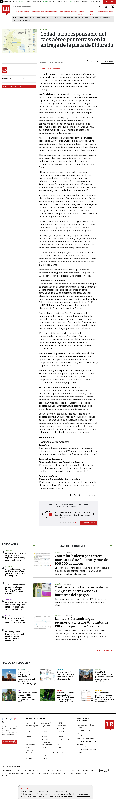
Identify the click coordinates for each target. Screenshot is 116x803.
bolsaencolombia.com (85, 770)
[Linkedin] (97, 61)
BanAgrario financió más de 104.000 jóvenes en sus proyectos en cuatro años (27, 697)
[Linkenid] (12, 719)
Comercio (98, 690)
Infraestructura (46, 745)
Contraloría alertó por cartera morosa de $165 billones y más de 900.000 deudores (81, 560)
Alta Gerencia (46, 723)
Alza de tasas (96, 18)
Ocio (59, 747)
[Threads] (4, 722)
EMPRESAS (36, 12)
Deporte (60, 669)
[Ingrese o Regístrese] (112, 6)
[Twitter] (92, 61)
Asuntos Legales (32, 726)
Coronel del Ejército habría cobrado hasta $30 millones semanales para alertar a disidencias (66, 697)
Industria (8, 629)
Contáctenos (81, 733)
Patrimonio (46, 18)
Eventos (60, 736)
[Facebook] (87, 61)
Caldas (55, 18)
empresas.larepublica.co (45, 770)
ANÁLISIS (74, 12)
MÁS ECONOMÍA (103, 650)
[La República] (6, 13)
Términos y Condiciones (85, 738)
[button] (42, 514)
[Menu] (14, 11)
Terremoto (107, 18)
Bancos (20, 690)
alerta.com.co (80, 773)
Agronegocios (31, 723)
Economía (61, 731)
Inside (59, 745)
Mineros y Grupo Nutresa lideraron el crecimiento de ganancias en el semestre (14, 636)
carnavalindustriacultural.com (12, 773)
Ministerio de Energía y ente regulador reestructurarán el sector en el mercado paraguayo (27, 678)
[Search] (98, 7)
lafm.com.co (68, 773)
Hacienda (8, 551)
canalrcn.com (30, 773)
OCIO (42, 12)
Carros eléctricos (66, 18)
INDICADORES (103, 12)
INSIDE (111, 12)
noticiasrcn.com (56, 773)
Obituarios (45, 747)
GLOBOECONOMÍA (51, 12)
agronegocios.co (27, 770)
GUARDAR (109, 61)
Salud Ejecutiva (62, 753)
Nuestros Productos (83, 730)
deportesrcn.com (8, 776)
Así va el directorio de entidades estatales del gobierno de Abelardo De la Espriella (15, 572)
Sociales (29, 758)
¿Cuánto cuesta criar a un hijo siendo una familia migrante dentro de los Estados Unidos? (15, 589)
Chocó (37, 18)
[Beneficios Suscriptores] (105, 7)
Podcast (29, 753)
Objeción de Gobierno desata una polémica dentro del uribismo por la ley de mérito (104, 676)
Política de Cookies (65, 796)
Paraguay (21, 669)
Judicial (98, 669)
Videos (44, 758)
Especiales (45, 736)
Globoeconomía (63, 739)
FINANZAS (19, 12)
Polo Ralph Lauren (82, 18)
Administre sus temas (13, 86)
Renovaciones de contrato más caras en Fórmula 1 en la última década (65, 675)
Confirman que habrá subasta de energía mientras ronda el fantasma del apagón (81, 591)
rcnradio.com (43, 773)
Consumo (29, 731)
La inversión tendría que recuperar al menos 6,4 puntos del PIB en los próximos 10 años (82, 622)
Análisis (59, 723)
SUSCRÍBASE (110, 2)
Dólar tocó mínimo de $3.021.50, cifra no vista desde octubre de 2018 (15, 620)
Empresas (29, 736)
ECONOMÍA (27, 12)
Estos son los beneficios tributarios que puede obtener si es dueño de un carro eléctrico (16, 606)
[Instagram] (16, 719)
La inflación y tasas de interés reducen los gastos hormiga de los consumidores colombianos (104, 697)
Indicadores (30, 745)
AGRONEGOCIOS (64, 12)
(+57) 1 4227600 (8, 734)
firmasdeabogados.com (65, 770)
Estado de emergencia (22, 21)
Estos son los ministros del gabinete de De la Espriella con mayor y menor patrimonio (15, 556)
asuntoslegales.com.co (10, 770)
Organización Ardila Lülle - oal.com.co (104, 772)
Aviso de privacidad (83, 736)
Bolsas (8, 615)
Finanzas (29, 739)
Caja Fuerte (45, 726)
